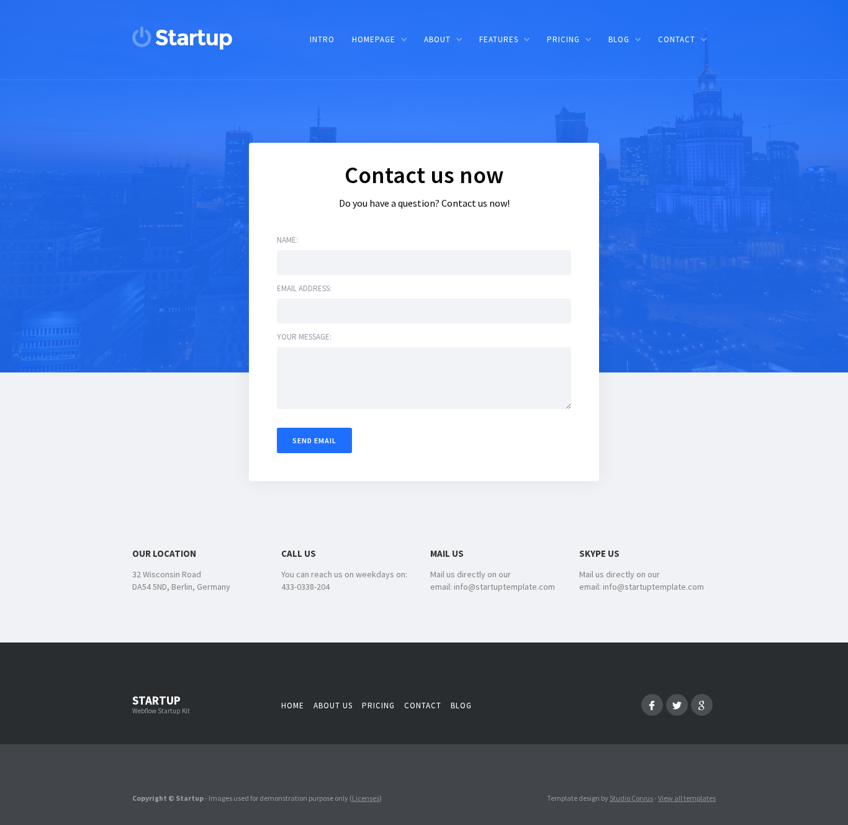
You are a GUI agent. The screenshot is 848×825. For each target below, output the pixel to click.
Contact (422, 705)
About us (333, 705)
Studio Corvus (631, 798)
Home (292, 705)
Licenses (365, 798)
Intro (322, 39)
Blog (461, 705)
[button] (379, 39)
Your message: (304, 336)
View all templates (687, 798)
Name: (287, 240)
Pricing (378, 705)
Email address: (304, 288)
